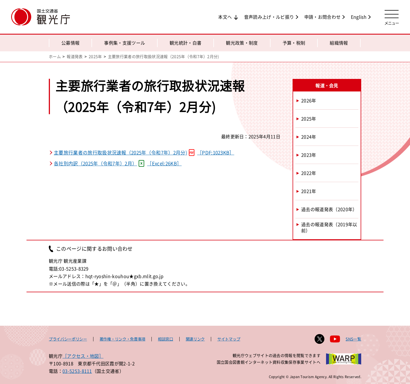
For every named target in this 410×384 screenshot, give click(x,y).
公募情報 (70, 42)
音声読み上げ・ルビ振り (269, 16)
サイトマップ (228, 339)
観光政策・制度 (242, 42)
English (358, 16)
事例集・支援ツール (124, 42)
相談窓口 (165, 339)
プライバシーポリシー (68, 339)
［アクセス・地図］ (82, 355)
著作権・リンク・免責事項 (122, 339)
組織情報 (339, 42)
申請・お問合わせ (322, 16)
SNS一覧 (353, 339)
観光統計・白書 (185, 42)
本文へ (225, 16)
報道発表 (75, 56)
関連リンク (195, 339)
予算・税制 (294, 42)
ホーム (55, 56)
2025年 (95, 56)
